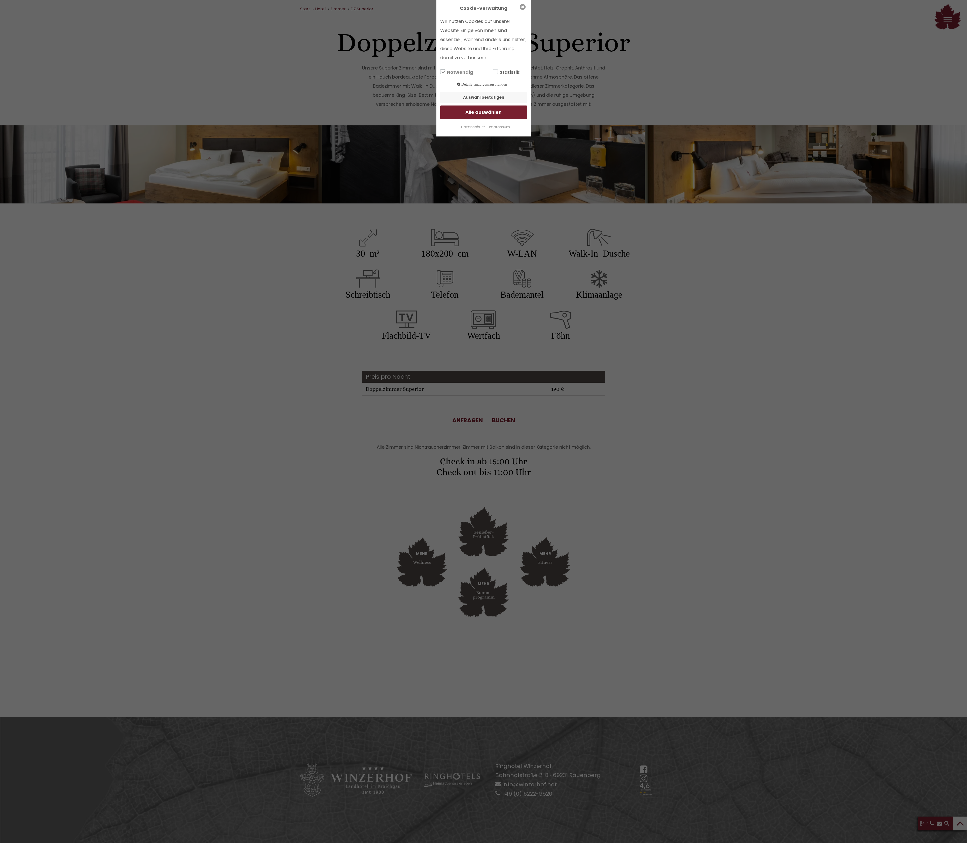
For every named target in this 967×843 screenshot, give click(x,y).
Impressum (499, 126)
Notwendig (460, 72)
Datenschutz (473, 126)
